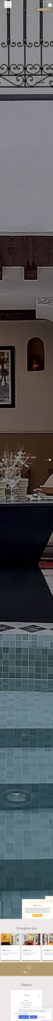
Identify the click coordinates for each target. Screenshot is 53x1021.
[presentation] (14, 995)
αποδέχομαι (23, 1017)
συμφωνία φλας (46, 917)
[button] (24, 974)
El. (43, 1)
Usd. (50, 1)
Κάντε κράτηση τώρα (44, 9)
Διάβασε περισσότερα (26, 463)
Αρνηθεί (33, 1017)
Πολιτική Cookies (23, 1013)
